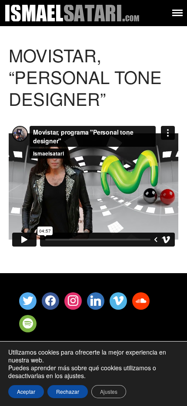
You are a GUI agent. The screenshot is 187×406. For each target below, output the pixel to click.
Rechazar (67, 391)
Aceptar (26, 391)
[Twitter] (28, 299)
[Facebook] (50, 299)
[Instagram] (95, 299)
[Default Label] (73, 299)
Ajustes (108, 391)
